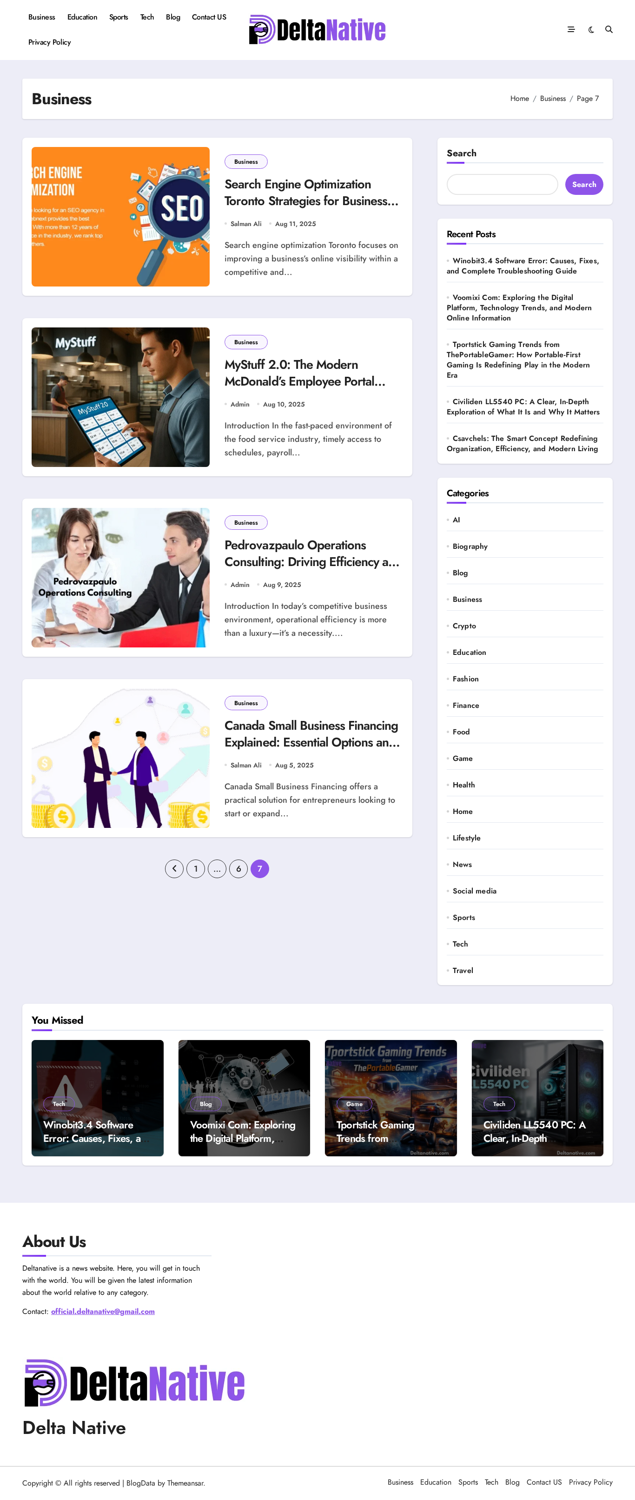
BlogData (140, 1483)
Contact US (209, 17)
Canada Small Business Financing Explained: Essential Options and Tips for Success (311, 741)
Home (463, 812)
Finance (466, 705)
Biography (470, 546)
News (462, 865)
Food (461, 732)
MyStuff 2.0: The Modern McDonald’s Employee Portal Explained (299, 380)
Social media (474, 891)
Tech (147, 17)
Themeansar (185, 1483)
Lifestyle (467, 838)
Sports (118, 17)
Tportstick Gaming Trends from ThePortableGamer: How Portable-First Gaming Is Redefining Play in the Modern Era (518, 359)
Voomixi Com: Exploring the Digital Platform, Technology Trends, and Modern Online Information (519, 307)
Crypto (464, 626)
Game (463, 758)
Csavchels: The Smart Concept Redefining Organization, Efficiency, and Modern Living (523, 443)
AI (456, 520)
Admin (240, 404)
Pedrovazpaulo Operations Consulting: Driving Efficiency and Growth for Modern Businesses (313, 561)
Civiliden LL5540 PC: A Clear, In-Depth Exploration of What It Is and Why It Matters (523, 406)
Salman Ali (246, 223)
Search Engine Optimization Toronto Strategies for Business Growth (306, 200)
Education (82, 17)
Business (41, 17)
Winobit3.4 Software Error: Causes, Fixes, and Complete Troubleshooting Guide (523, 265)
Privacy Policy (49, 42)
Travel (463, 971)
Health (464, 785)
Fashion (466, 679)
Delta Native (74, 1427)
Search (461, 153)
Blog (173, 17)
